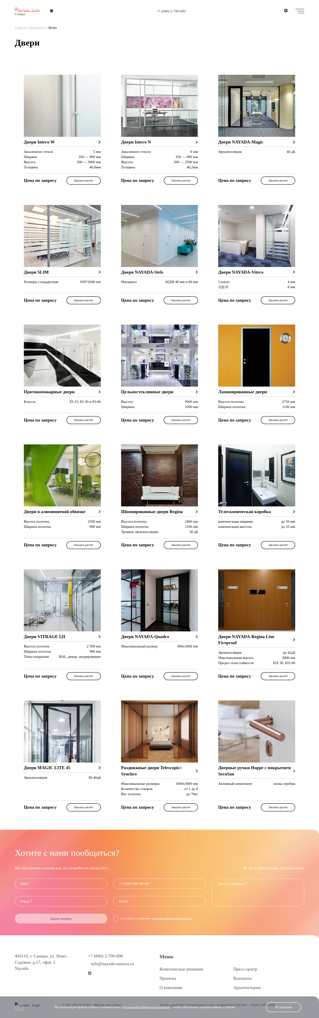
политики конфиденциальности (171, 918)
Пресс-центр (245, 969)
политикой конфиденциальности (146, 1007)
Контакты (242, 978)
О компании (171, 987)
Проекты (168, 978)
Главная (20, 27)
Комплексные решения (181, 969)
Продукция (37, 27)
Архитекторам (246, 987)
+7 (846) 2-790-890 (171, 11)
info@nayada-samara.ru (112, 963)
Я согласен (283, 1007)
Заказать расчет (83, 180)
